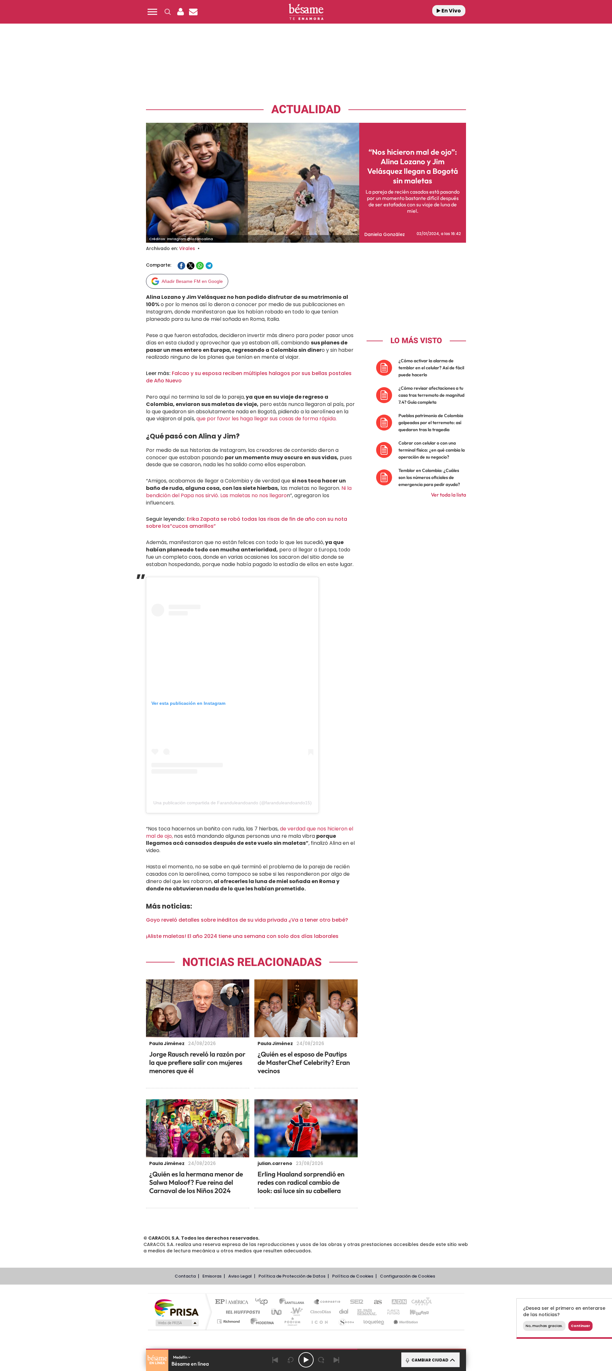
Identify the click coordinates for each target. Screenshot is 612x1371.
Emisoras (212, 1276)
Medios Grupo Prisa (176, 1323)
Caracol (419, 1302)
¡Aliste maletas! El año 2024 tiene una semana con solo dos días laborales (242, 936)
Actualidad (306, 109)
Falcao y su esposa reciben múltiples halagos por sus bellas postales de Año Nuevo (249, 377)
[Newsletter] (193, 12)
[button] (152, 12)
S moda (346, 1321)
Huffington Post (241, 1312)
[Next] (336, 1359)
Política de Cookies (352, 1276)
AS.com (375, 1302)
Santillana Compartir (327, 1302)
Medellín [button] (180, 1357)
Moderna (260, 1321)
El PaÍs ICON (319, 1321)
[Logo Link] (306, 12)
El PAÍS (233, 1302)
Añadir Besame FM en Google (192, 281)
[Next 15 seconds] (321, 1359)
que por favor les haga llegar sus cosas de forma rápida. (266, 418)
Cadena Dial (344, 1312)
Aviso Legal (240, 1276)
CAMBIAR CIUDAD (429, 1360)
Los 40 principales (264, 1302)
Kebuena (414, 1312)
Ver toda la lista (448, 494)
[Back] (275, 1359)
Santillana (294, 1302)
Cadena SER (354, 1302)
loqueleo (374, 1321)
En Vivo (451, 10)
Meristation (404, 1321)
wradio (295, 1312)
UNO (277, 1312)
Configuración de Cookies (407, 1276)
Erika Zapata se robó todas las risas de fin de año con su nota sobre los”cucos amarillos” (246, 522)
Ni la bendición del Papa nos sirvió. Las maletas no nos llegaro (249, 491)
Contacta (185, 1276)
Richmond (229, 1321)
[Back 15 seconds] (290, 1359)
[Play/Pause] (306, 1359)
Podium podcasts (292, 1321)
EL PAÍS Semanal (367, 1312)
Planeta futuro (391, 1312)
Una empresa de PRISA (177, 1307)
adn (396, 1302)
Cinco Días (319, 1312)
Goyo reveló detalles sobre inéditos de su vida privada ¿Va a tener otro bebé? (247, 920)
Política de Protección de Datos (292, 1276)
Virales (187, 248)
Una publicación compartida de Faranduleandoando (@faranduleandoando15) (232, 802)
